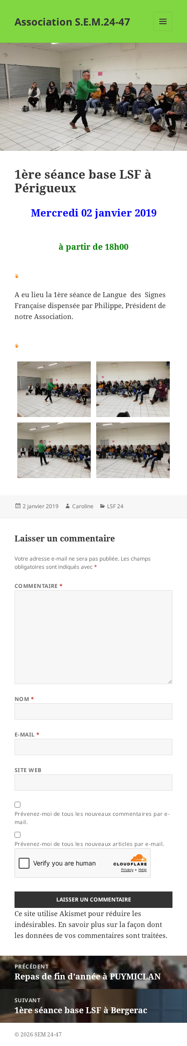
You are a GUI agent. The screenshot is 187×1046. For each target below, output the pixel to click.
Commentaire (39, 586)
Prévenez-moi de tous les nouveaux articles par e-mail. (89, 844)
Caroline (83, 506)
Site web (28, 770)
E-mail (27, 734)
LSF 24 (115, 506)
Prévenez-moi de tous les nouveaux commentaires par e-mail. (92, 818)
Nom (24, 699)
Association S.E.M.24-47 (72, 21)
